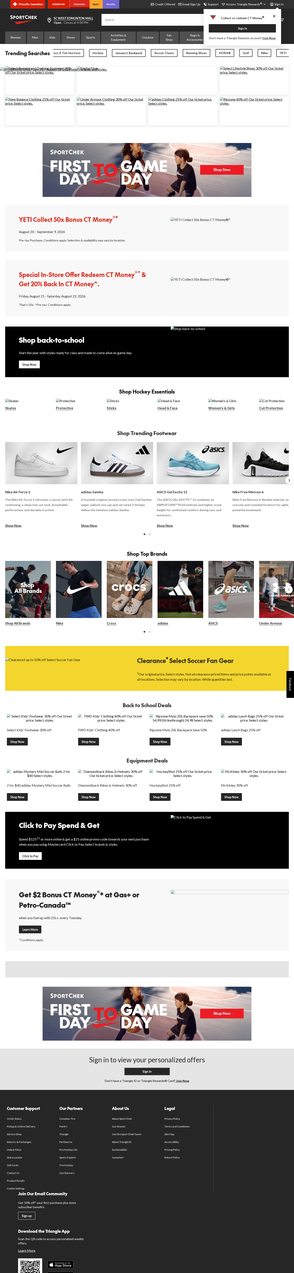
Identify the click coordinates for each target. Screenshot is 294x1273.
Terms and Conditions (177, 1126)
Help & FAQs (14, 1149)
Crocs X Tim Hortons (65, 53)
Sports (90, 37)
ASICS (213, 623)
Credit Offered (165, 4)
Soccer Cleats (164, 53)
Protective (64, 408)
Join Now (269, 38)
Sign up (27, 1216)
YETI (283, 53)
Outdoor (148, 37)
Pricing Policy (172, 1149)
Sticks (111, 408)
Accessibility (171, 1142)
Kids (52, 37)
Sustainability (119, 1149)
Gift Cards (13, 1165)
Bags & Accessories (195, 37)
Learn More (30, 929)
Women (15, 37)
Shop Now (29, 364)
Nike (264, 53)
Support (213, 4)
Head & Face (168, 408)
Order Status (14, 1118)
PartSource (65, 1142)
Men (35, 37)
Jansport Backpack (128, 53)
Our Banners (66, 1173)
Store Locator (15, 1157)
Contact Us (13, 1173)
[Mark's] (96, 4)
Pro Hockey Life (68, 1149)
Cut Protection (271, 408)
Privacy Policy (172, 1118)
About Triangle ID (122, 1142)
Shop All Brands (17, 623)
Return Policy (172, 1157)
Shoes (71, 37)
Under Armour (270, 623)
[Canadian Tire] (59, 4)
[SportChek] (80, 4)
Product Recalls (16, 1180)
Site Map (169, 1134)
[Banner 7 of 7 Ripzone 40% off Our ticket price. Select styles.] (254, 103)
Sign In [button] (279, 4)
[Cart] (281, 19)
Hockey (98, 53)
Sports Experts (67, 1157)
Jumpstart (118, 1157)
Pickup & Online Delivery (21, 1126)
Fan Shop (169, 37)
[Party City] (111, 4)
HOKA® (225, 53)
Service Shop (14, 1134)
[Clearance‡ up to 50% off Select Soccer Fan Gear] (64, 668)
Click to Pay (30, 856)
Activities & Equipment (118, 37)
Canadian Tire (67, 1118)
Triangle (64, 1134)
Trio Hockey (66, 1165)
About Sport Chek (122, 1118)
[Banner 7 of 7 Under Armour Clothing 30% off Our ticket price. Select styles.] (111, 103)
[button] (144, 534)
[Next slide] (289, 480)
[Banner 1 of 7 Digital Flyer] (88, 68)
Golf (246, 53)
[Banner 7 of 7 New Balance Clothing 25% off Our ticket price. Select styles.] (39, 103)
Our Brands (118, 1126)
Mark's (63, 1126)
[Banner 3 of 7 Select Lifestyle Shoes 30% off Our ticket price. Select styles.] (254, 72)
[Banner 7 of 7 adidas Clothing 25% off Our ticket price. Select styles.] (182, 103)
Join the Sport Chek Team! (127, 1134)
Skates (10, 408)
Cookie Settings (16, 1188)
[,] (289, 589)
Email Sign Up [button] (191, 4)
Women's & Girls (221, 408)
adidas (163, 623)
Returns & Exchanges (19, 1142)
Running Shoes (196, 53)
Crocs (111, 623)
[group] (41, 485)
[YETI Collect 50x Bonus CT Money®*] (230, 228)
